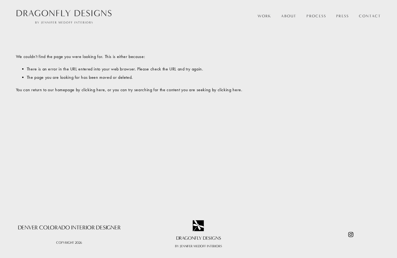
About (289, 16)
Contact (370, 16)
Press (342, 16)
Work (264, 16)
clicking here (93, 89)
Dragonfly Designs (64, 13)
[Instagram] (351, 234)
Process (316, 16)
